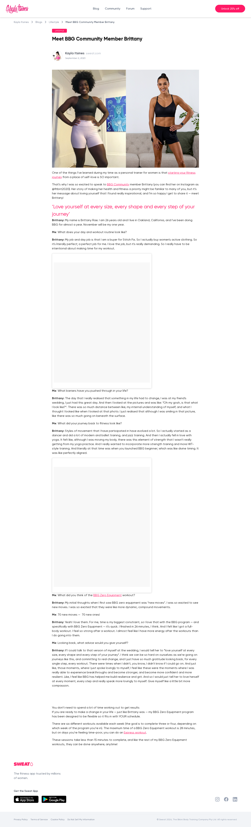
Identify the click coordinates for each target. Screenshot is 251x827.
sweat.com (93, 53)
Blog (96, 8)
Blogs (38, 22)
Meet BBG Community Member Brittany (90, 21)
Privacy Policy (21, 819)
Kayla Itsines (21, 22)
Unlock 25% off (230, 8)
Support (145, 8)
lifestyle (54, 22)
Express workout (135, 732)
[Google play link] (54, 799)
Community (112, 8)
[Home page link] (17, 8)
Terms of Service (39, 819)
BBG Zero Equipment (107, 595)
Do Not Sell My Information (81, 819)
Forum (130, 8)
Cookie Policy (57, 819)
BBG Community (118, 184)
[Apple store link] (26, 799)
